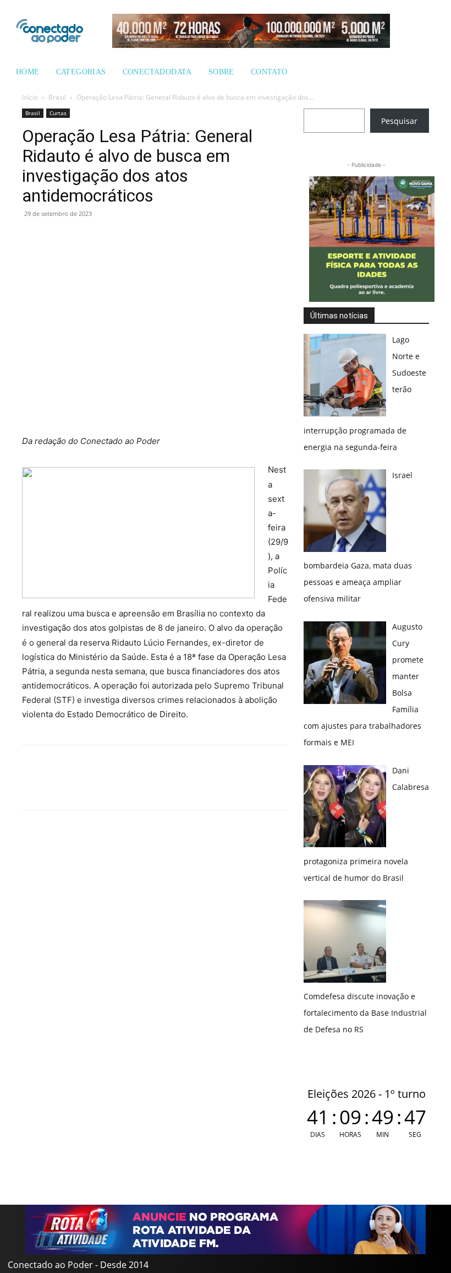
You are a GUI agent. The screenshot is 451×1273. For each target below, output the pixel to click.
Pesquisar (399, 121)
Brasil (57, 97)
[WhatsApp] (33, 238)
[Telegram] (109, 238)
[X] (84, 238)
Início (30, 97)
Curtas (58, 113)
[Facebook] (58, 238)
